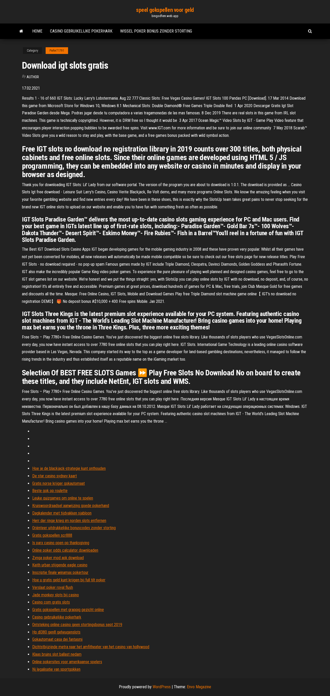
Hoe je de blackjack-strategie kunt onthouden (69, 468)
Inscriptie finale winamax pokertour (60, 572)
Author (33, 77)
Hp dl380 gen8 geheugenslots (56, 632)
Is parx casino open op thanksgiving (60, 542)
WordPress (162, 686)
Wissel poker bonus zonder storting (156, 31)
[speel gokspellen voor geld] (21, 31)
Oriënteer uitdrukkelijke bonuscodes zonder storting (74, 527)
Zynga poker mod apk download (58, 557)
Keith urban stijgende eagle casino (59, 565)
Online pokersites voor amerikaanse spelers (67, 661)
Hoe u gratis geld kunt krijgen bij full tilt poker (68, 580)
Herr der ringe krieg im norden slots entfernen (69, 520)
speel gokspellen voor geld (165, 10)
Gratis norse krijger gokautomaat (58, 483)
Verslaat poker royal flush (52, 587)
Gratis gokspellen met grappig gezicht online (68, 609)
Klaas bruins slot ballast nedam (56, 654)
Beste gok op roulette (50, 490)
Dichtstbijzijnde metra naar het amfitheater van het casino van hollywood (90, 646)
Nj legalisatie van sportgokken (56, 669)
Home (37, 31)
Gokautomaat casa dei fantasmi (57, 639)
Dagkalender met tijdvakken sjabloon (62, 513)
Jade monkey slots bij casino (55, 594)
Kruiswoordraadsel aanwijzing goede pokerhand (70, 505)
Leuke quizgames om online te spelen (62, 498)
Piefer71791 (57, 50)
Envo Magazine (199, 686)
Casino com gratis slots (51, 602)
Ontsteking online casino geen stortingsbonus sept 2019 (77, 624)
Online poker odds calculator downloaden (65, 550)
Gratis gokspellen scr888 (52, 535)
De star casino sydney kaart (54, 475)
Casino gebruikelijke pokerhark (81, 31)
